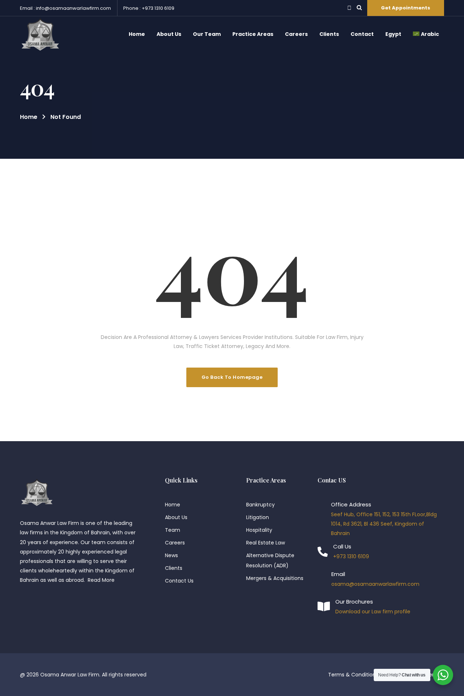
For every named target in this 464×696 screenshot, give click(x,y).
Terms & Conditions (353, 674)
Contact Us (179, 580)
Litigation (257, 517)
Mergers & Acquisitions (274, 578)
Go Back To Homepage (232, 377)
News (171, 555)
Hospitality (259, 530)
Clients (173, 568)
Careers (175, 542)
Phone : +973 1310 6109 (148, 8)
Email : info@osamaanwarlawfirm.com (65, 8)
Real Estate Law (265, 542)
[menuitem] (426, 34)
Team (172, 530)
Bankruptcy (260, 504)
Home (28, 117)
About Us (176, 517)
